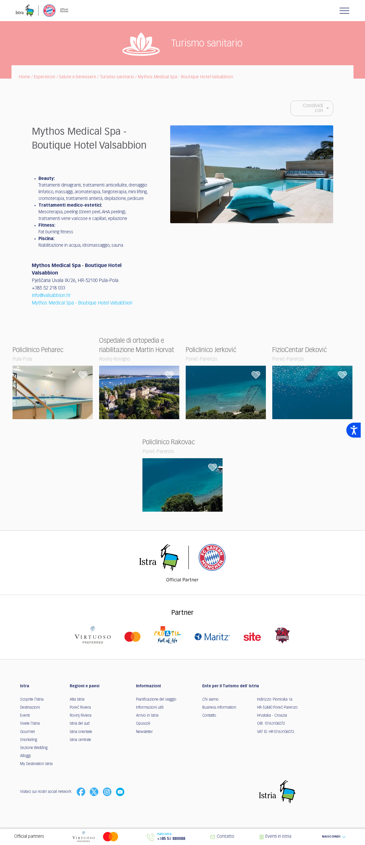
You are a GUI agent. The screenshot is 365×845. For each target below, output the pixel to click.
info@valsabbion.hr (51, 295)
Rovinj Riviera (80, 715)
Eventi (25, 715)
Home (24, 77)
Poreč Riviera (80, 707)
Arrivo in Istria (147, 715)
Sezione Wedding (34, 748)
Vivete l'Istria (30, 724)
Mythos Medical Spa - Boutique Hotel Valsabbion (185, 77)
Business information (219, 707)
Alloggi (25, 756)
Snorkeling (28, 740)
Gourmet (27, 732)
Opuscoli (143, 724)
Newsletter (144, 732)
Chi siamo (210, 699)
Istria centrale (80, 740)
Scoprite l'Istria (32, 699)
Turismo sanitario (117, 77)
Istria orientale (81, 732)
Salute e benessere (77, 77)
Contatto (209, 715)
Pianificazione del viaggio (156, 699)
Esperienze (44, 77)
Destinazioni (30, 707)
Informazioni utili (150, 707)
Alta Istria (77, 699)
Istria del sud (80, 724)
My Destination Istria (36, 764)
